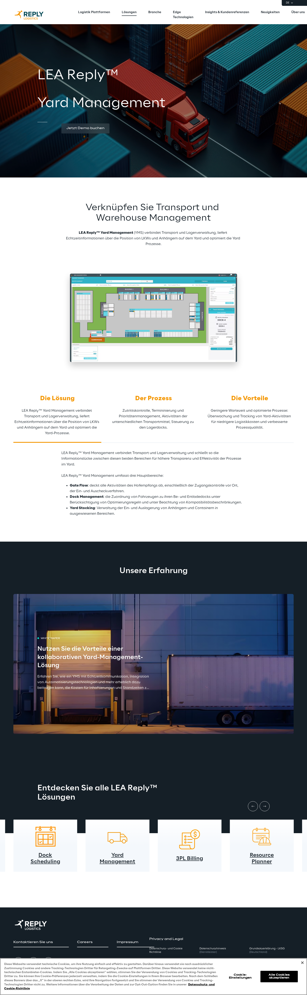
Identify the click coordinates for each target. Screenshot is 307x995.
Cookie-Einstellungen (240, 976)
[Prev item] (253, 806)
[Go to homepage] (33, 15)
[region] (153, 976)
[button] (85, 128)
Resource (190, 855)
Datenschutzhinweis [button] (212, 950)
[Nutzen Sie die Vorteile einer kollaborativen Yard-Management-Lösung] (153, 664)
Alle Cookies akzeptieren (279, 976)
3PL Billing (117, 859)
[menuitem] (94, 12)
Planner (189, 862)
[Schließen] (302, 962)
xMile (262, 859)
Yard (45, 855)
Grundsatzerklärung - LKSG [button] (267, 950)
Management (45, 862)
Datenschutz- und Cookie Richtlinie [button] (166, 950)
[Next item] (265, 806)
